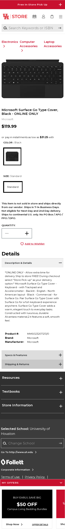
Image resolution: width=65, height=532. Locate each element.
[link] (52, 17)
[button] (32, 4)
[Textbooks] (34, 17)
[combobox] (32, 443)
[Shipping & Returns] (32, 363)
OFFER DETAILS (40, 524)
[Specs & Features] (32, 354)
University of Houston (25, 431)
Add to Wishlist (34, 243)
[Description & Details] (32, 262)
